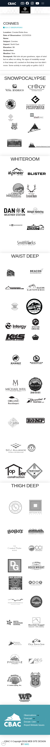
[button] (43, 3)
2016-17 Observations (13, 27)
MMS (26, 744)
